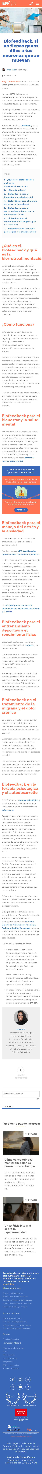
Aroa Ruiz (11, 70)
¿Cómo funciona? (15, 190)
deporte (30, 645)
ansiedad (26, 125)
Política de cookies (22, 1446)
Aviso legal (12, 1443)
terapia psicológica (28, 800)
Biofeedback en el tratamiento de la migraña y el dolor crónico (20, 221)
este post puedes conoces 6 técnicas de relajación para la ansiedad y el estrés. (21, 608)
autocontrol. (8, 810)
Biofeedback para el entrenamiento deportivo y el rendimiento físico (19, 211)
